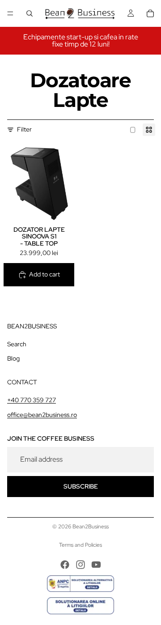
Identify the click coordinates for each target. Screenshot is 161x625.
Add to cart (44, 274)
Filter (24, 129)
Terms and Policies (80, 544)
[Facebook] (64, 564)
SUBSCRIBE (81, 486)
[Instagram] (80, 564)
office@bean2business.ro (42, 415)
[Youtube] (96, 564)
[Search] (29, 13)
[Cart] (150, 13)
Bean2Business (90, 526)
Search (16, 344)
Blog (13, 358)
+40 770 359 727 (31, 399)
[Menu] (10, 13)
